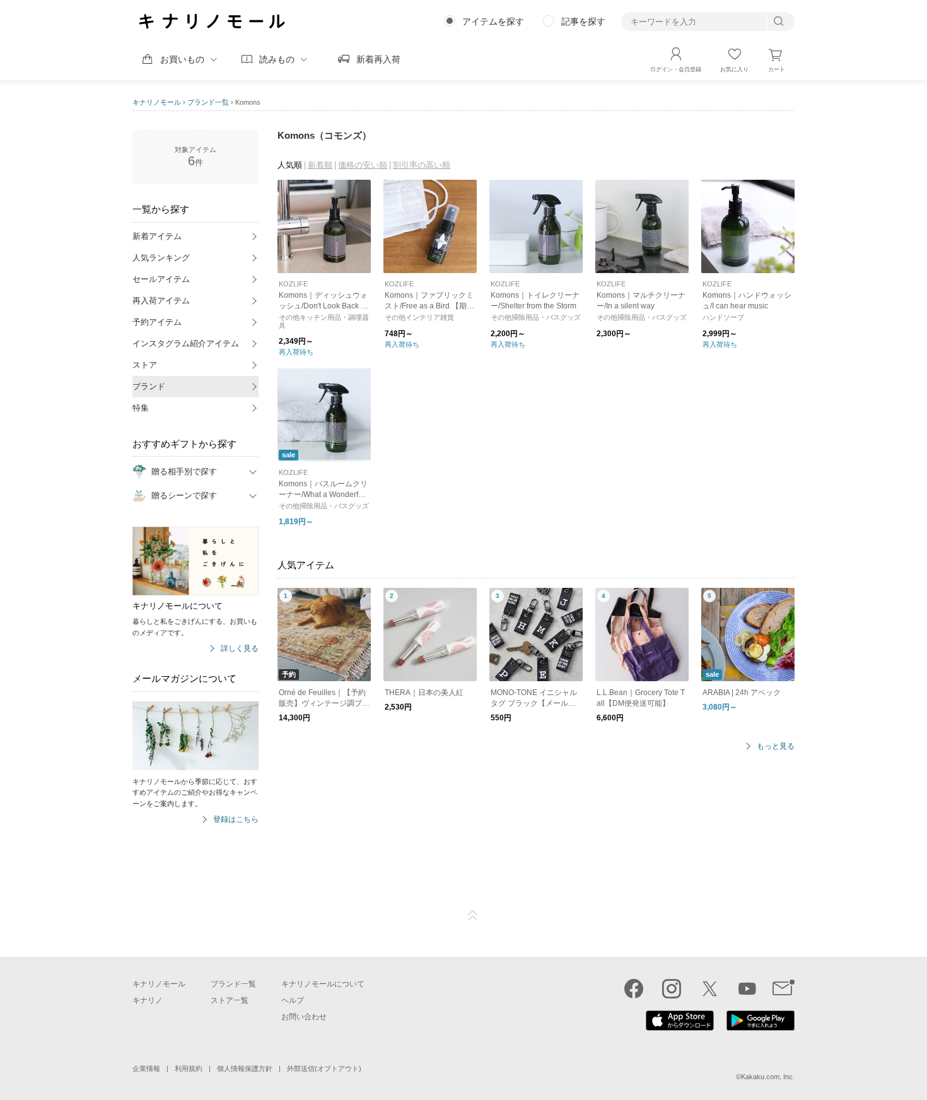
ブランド (148, 386)
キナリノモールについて (322, 984)
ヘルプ (292, 1000)
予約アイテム (157, 322)
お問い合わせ (304, 1016)
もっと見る (776, 746)
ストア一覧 (229, 1000)
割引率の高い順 (421, 165)
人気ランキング (161, 257)
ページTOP (473, 915)
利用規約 (188, 1068)
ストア (144, 365)
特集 (140, 408)
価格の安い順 (362, 165)
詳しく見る (240, 649)
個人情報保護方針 (244, 1068)
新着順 (320, 165)
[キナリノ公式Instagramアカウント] (671, 988)
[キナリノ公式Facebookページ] (633, 988)
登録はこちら (236, 820)
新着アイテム (157, 236)
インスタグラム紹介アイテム (185, 343)
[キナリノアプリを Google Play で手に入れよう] (760, 1027)
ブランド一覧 (208, 102)
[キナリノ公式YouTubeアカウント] (747, 988)
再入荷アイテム (161, 300)
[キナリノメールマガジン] (783, 988)
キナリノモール (156, 102)
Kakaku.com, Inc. (768, 1076)
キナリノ (147, 1000)
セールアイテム (161, 279)
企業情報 (146, 1068)
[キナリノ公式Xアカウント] (709, 988)
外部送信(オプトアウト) (324, 1068)
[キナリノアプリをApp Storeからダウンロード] (680, 1027)
